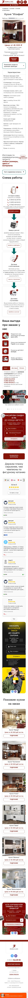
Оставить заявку (14, 211)
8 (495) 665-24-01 (14, 202)
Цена (5, 368)
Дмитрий (10, 520)
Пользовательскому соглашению (13, 930)
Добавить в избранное (14, 978)
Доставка (15, 368)
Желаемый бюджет (15, 432)
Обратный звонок (14, 964)
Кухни (12, 8)
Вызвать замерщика (14, 245)
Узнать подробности (23, 157)
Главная (5, 8)
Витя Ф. (10, 599)
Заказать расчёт (14, 59)
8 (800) (14, 960)
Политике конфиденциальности (13, 443)
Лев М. (10, 540)
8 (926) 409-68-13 (15, 204)
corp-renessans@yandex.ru (14, 967)
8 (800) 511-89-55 (15, 200)
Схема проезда (14, 974)
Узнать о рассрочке (14, 279)
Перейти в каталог (14, 312)
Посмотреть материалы (14, 456)
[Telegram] (12, 691)
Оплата (21, 368)
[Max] (15, 691)
